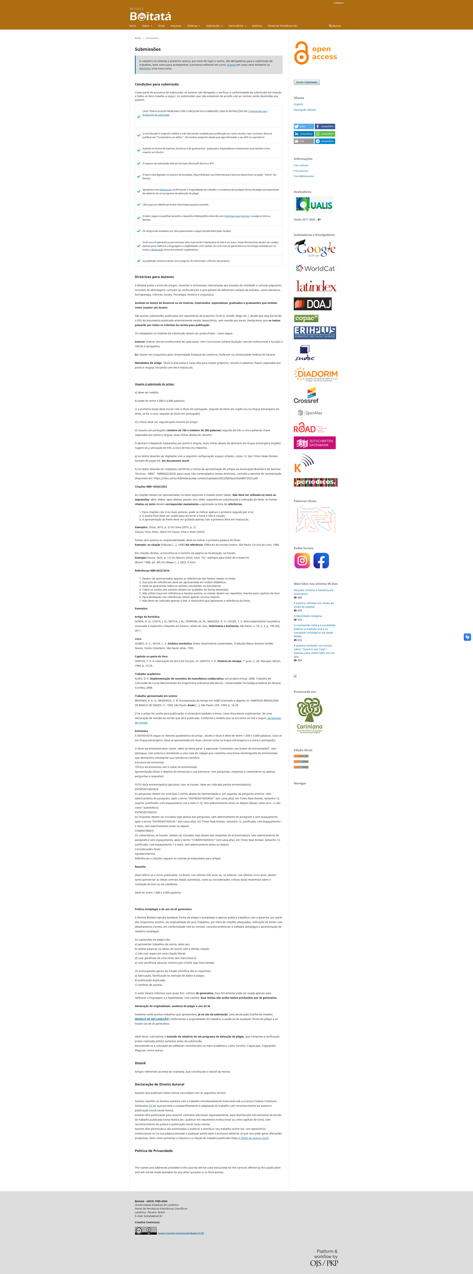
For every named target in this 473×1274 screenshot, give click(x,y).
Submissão (213, 26)
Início (132, 26)
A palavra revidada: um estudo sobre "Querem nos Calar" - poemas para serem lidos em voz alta (314, 651)
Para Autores (301, 170)
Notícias (257, 26)
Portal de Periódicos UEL (283, 26)
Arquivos (176, 26)
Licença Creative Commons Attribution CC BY (181, 1233)
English (298, 104)
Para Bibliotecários (304, 176)
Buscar (336, 26)
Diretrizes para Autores (236, 216)
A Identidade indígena (308, 616)
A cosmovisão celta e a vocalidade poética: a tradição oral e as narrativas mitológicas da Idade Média (315, 630)
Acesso (231, 64)
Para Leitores (301, 165)
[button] (304, 126)
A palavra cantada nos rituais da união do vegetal (314, 604)
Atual (161, 26)
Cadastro (339, 2)
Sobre (146, 26)
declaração (166, 189)
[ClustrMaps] (295, 676)
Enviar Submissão (306, 82)
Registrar (145, 68)
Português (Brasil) (305, 110)
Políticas (192, 26)
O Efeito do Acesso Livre (253, 1138)
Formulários (236, 26)
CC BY (152, 1105)
